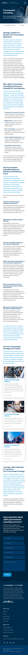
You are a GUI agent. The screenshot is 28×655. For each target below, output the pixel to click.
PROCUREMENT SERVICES (10, 25)
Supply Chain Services (8, 632)
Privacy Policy (6, 651)
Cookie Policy (12, 651)
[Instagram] (10, 643)
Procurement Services (8, 630)
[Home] (10, 3)
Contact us (5, 621)
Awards (5, 614)
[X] (7, 643)
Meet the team (6, 616)
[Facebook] (4, 643)
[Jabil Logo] (8, 602)
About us (5, 611)
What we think (6, 618)
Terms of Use (18, 651)
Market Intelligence (7, 627)
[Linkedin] (13, 643)
